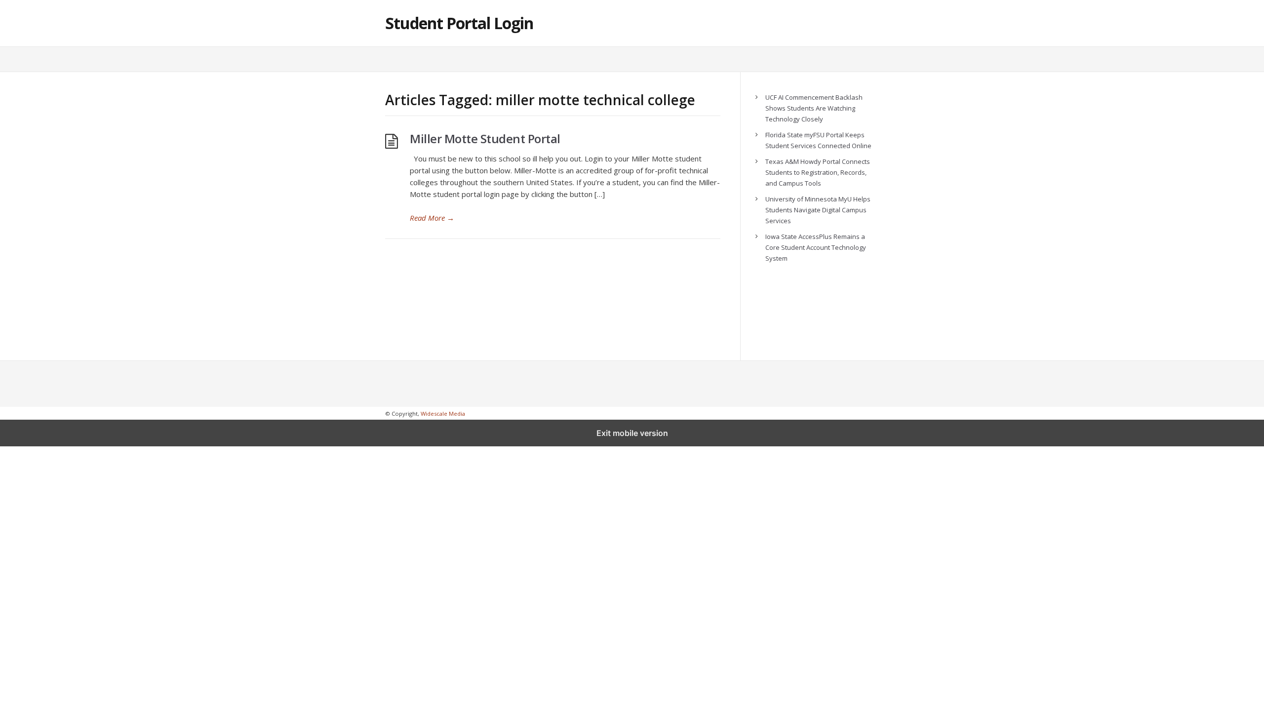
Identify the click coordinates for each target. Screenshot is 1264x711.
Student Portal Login (459, 23)
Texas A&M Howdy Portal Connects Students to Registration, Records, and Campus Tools (817, 172)
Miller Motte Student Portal (485, 138)
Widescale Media (443, 413)
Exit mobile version (632, 433)
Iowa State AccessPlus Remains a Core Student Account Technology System (815, 247)
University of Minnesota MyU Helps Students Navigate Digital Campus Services (817, 210)
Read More (432, 218)
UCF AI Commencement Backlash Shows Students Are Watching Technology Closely (814, 108)
